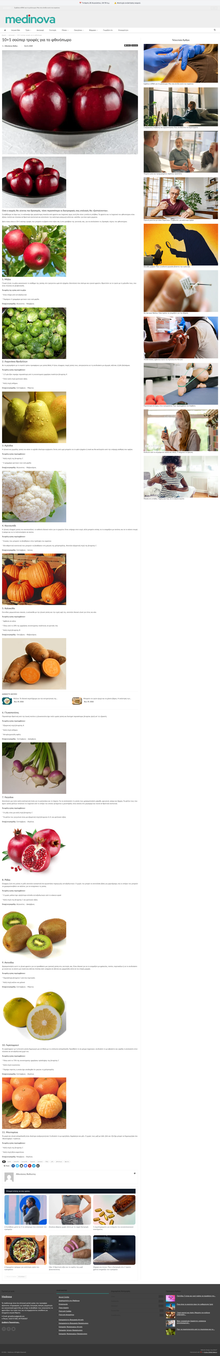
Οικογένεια (78, 30)
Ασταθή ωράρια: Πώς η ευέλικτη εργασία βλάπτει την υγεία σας (167, 267)
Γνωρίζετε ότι (108, 30)
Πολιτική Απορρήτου (66, 1315)
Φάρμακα (92, 30)
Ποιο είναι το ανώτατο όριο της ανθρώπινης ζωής (195, 1304)
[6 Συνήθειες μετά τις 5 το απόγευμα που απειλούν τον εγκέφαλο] (25, 1210)
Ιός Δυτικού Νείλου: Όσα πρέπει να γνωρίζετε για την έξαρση (166, 313)
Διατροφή (40, 30)
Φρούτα (67, 1161)
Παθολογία (115, 1301)
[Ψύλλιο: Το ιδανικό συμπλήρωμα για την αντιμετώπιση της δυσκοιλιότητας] (7, 701)
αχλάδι (9, 1161)
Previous (2, 102)
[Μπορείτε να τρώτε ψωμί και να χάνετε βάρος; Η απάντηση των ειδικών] (77, 701)
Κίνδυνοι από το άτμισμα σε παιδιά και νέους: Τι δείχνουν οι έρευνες (168, 452)
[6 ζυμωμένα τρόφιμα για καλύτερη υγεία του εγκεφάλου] (25, 1250)
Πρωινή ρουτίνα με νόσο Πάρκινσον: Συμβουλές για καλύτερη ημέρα (169, 220)
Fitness (64, 30)
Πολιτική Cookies (65, 1311)
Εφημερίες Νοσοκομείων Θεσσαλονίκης (73, 1334)
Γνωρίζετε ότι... (116, 1315)
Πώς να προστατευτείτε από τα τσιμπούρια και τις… (196, 1329)
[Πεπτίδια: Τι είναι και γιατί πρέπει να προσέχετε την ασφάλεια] (170, 1298)
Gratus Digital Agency (210, 1352)
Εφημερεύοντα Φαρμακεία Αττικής (71, 1320)
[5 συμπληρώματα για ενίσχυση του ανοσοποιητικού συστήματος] (114, 1210)
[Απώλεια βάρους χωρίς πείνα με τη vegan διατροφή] (70, 1210)
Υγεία (27, 30)
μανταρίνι (40, 1161)
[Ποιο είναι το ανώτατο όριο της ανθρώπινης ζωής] (170, 1306)
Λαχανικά (32, 1161)
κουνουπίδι (24, 1161)
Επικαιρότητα (123, 30)
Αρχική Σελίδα (64, 1297)
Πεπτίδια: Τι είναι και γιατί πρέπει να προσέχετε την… (196, 1296)
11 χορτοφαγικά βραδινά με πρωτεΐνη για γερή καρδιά (32, 8)
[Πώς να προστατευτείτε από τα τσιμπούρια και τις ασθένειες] (170, 1332)
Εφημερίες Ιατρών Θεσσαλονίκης (71, 1330)
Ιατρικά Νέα (15, 30)
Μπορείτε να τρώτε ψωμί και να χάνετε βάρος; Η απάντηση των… (107, 699)
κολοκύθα (16, 1161)
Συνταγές (52, 30)
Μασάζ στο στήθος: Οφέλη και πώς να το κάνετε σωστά (164, 499)
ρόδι (52, 1161)
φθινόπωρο (59, 1161)
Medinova (7, 1296)
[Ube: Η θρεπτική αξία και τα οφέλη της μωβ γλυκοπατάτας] (70, 1250)
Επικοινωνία (63, 1304)
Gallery (128, 45)
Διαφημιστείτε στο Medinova (69, 1301)
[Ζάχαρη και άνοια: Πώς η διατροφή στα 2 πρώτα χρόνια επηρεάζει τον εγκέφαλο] (114, 1250)
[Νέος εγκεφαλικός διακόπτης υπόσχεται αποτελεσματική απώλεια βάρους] (170, 1323)
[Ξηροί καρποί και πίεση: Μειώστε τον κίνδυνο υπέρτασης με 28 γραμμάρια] (170, 1315)
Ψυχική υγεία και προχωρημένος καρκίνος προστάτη (163, 174)
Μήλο (46, 1161)
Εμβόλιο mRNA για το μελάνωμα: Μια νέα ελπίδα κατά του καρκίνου (169, 84)
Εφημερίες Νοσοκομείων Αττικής (70, 1327)
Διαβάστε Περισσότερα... (11, 1322)
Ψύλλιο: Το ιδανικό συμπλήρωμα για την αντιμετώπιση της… (35, 699)
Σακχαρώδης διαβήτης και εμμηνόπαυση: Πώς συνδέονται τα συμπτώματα (171, 127)
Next (137, 102)
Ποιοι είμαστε (64, 1308)
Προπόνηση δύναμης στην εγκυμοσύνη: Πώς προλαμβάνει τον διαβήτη (169, 406)
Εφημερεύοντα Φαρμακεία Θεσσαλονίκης (73, 1323)
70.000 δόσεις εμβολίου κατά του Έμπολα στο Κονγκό (163, 359)
